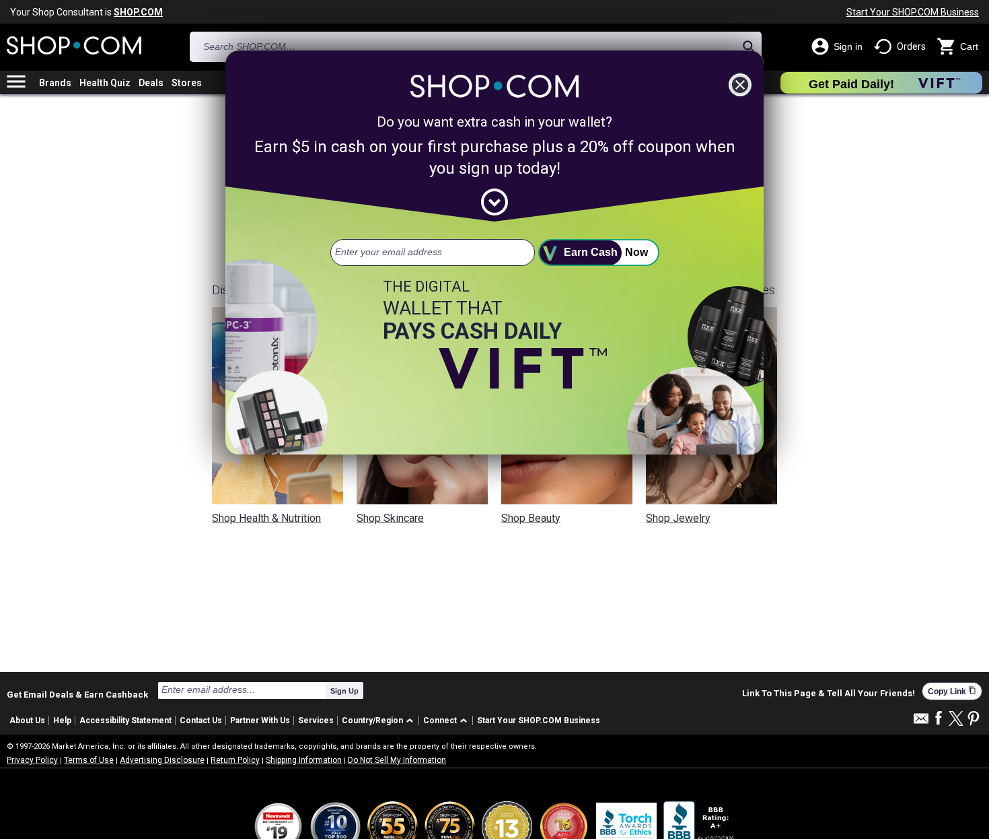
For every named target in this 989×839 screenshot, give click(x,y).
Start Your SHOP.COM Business (912, 12)
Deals (151, 82)
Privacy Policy (32, 760)
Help (62, 720)
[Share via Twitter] (956, 719)
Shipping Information (304, 760)
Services (316, 720)
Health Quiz (105, 82)
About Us (27, 720)
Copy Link (952, 691)
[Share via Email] (921, 722)
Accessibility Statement (125, 720)
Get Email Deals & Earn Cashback (77, 694)
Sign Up (344, 691)
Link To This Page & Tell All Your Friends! (828, 693)
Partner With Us (260, 720)
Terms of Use (89, 760)
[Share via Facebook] (938, 719)
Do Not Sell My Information (397, 760)
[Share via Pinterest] (973, 719)
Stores (187, 82)
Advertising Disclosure (162, 760)
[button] (379, 720)
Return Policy (235, 760)
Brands (55, 82)
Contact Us (201, 720)
